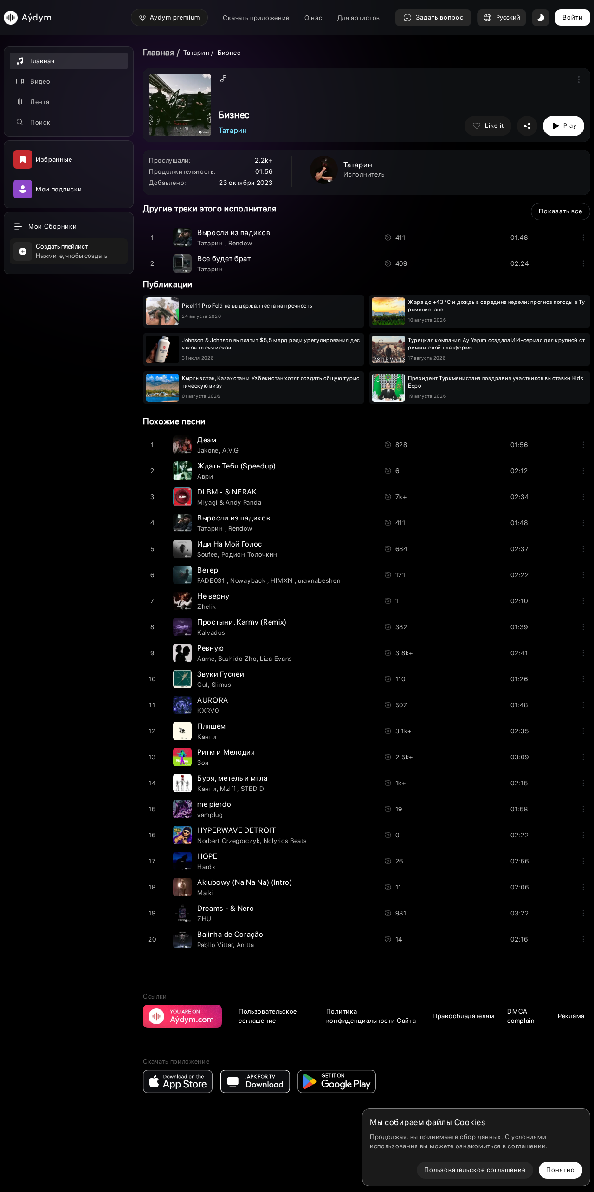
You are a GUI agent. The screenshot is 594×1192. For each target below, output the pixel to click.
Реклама (571, 1016)
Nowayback (248, 580)
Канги (207, 736)
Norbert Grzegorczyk (228, 840)
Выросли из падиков (234, 232)
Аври (205, 476)
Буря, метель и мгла (232, 778)
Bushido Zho (237, 658)
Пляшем (211, 726)
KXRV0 (208, 710)
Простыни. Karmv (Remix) (242, 622)
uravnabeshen (319, 580)
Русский (508, 17)
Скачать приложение (256, 17)
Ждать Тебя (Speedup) (236, 465)
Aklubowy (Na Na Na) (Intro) (244, 882)
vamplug (210, 814)
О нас (313, 17)
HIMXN (282, 580)
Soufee (207, 554)
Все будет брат (224, 258)
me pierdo (214, 804)
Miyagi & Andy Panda (229, 502)
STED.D (253, 788)
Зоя (203, 762)
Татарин (197, 52)
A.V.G (230, 450)
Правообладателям (463, 1016)
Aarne (206, 658)
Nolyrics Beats (285, 840)
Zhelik (206, 606)
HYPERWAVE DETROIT (236, 830)
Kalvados (211, 632)
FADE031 (212, 580)
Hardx (206, 866)
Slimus (222, 684)
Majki (205, 892)
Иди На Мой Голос (229, 544)
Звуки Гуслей (220, 674)
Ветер (208, 570)
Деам (207, 439)
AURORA (212, 700)
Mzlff (228, 788)
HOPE (207, 856)
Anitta (245, 944)
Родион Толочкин (249, 554)
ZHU (204, 918)
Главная (158, 52)
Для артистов (358, 17)
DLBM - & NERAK (227, 491)
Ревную (210, 648)
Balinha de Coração (230, 934)
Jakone (208, 450)
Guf (202, 684)
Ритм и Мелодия (226, 752)
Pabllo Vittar (215, 944)
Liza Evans (276, 658)
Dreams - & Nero (225, 908)
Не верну (213, 596)
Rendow (240, 243)
